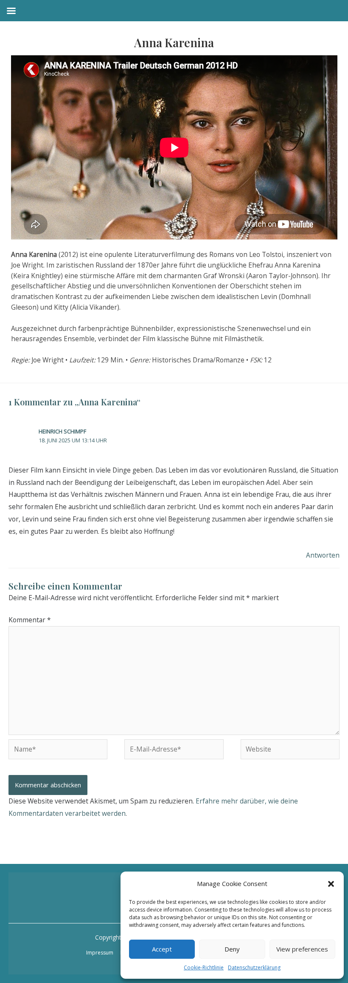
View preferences (302, 949)
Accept (162, 949)
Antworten (323, 555)
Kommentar (29, 619)
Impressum (99, 952)
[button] (331, 884)
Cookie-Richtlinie (204, 967)
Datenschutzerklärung (254, 967)
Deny (232, 949)
